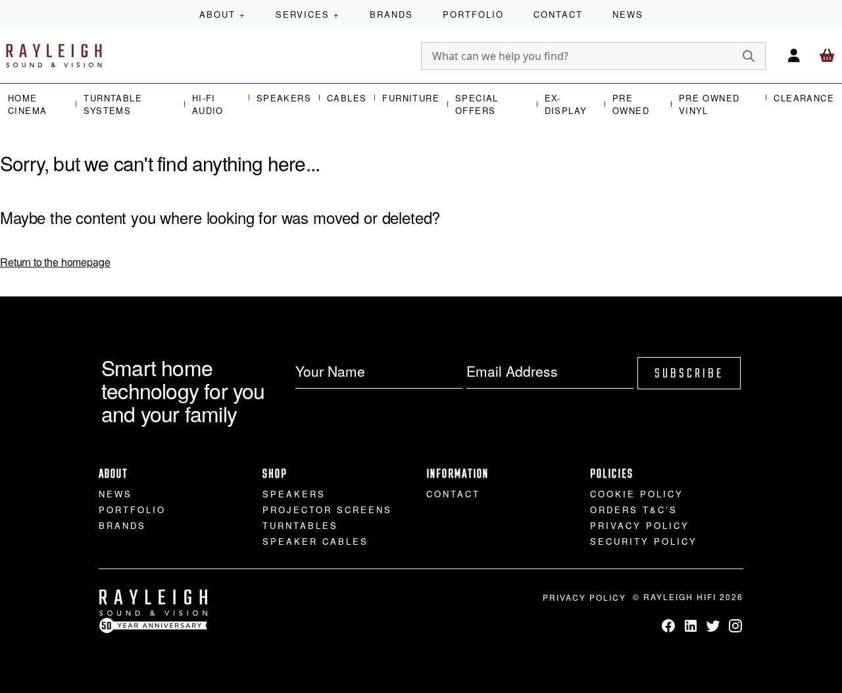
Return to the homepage (55, 261)
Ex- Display (566, 104)
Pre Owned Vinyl (709, 104)
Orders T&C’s (634, 509)
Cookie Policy (636, 493)
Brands (391, 14)
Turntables (300, 525)
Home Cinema (27, 104)
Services (308, 14)
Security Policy (643, 541)
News (627, 14)
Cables (346, 98)
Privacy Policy (639, 525)
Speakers (284, 98)
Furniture (410, 98)
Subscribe (689, 374)
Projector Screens (327, 509)
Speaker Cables (315, 541)
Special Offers (477, 104)
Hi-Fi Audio (208, 104)
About (222, 14)
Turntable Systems (113, 104)
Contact (558, 14)
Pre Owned (630, 104)
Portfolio (473, 14)
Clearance (804, 98)
